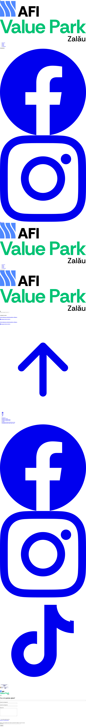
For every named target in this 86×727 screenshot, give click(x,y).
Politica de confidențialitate (6, 419)
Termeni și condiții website (6, 420)
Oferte (3, 45)
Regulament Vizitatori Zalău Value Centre (8, 422)
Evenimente (4, 46)
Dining (3, 44)
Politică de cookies (5, 418)
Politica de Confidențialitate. (4, 720)
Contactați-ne (2, 48)
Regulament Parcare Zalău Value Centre (8, 423)
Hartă (3, 43)
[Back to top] (43, 410)
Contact (3, 421)
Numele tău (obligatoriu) (4, 702)
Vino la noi (2, 222)
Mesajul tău (2, 707)
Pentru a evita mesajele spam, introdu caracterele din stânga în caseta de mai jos (12, 722)
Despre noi (3, 417)
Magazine (3, 42)
